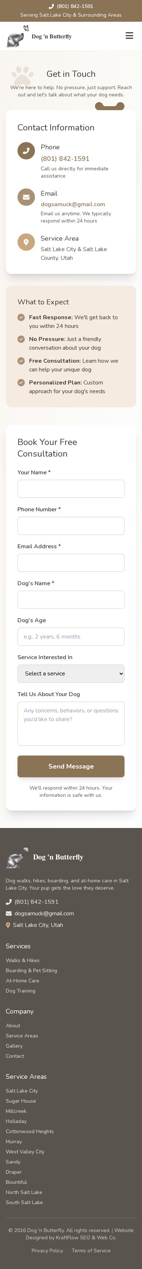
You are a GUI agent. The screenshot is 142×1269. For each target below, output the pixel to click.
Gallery (14, 1046)
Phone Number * (39, 509)
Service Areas (22, 1035)
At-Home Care (22, 980)
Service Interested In (44, 657)
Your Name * (34, 473)
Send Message (71, 766)
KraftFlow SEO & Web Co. (86, 1237)
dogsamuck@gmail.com (73, 204)
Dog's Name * (35, 583)
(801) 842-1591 (75, 6)
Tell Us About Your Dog (48, 694)
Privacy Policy (47, 1250)
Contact (15, 1056)
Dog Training (20, 990)
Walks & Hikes (23, 960)
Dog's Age (31, 620)
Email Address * (39, 546)
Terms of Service (91, 1250)
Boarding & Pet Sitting (31, 970)
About (13, 1025)
